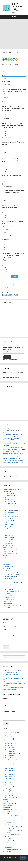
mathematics (6, 118)
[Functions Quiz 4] (7, 287)
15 (4, 246)
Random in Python (8, 595)
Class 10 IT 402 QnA (8, 506)
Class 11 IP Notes (7, 514)
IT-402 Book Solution (8, 549)
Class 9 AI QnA (8, 531)
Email (3, 75)
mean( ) (5, 202)
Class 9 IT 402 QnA (8, 539)
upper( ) (5, 166)
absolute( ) (6, 97)
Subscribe (7, 357)
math (5, 114)
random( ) (6, 135)
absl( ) (5, 102)
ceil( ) (5, 196)
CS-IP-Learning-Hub (17, 6)
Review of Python (7, 597)
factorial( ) (6, 152)
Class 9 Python (8, 533)
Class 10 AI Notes (9, 499)
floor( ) (5, 198)
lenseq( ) (5, 184)
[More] (16, 59)
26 (4, 244)
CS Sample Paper (7, 543)
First (4, 626)
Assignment (6, 491)
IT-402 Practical (7, 551)
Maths (5, 116)
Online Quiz (6, 568)
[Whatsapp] (8, 59)
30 (4, 247)
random (5, 133)
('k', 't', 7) (5, 265)
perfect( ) (6, 101)
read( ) (5, 215)
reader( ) (5, 217)
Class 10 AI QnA (8, 502)
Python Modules (7, 589)
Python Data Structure (9, 576)
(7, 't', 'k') (5, 269)
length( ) (5, 183)
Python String (6, 593)
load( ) (5, 213)
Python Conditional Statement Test (12, 574)
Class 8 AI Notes (9, 524)
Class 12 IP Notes (7, 520)
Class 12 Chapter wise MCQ (10, 516)
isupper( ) (6, 169)
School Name (6, 81)
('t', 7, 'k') (5, 271)
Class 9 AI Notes (7, 537)
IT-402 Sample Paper (8, 553)
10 (4, 249)
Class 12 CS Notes (8, 518)
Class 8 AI (5, 522)
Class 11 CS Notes (8, 512)
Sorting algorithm (7, 603)
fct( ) (5, 154)
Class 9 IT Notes (7, 541)
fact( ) (5, 148)
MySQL (5, 558)
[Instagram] (6, 59)
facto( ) (5, 150)
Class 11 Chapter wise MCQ (10, 510)
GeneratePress (14, 859)
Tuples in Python (7, 607)
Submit (6, 647)
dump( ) (5, 212)
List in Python (6, 556)
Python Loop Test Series (9, 585)
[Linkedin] (14, 59)
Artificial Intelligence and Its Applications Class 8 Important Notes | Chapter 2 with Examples (14, 443)
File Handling (6, 547)
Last (15, 626)
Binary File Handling (8, 493)
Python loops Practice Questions (11, 587)
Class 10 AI (6, 497)
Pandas (5, 570)
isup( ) (5, 167)
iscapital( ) (6, 171)
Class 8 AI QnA (8, 526)
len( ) (5, 181)
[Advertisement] (14, 33)
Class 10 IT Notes (7, 508)
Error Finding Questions (9, 545)
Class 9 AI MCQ (7, 535)
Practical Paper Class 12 (9, 572)
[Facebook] (3, 59)
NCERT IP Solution (8, 562)
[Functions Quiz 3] (19, 284)
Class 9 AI (5, 529)
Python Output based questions (11, 591)
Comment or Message (9, 635)
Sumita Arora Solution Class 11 (11, 605)
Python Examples (7, 580)
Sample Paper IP (7, 599)
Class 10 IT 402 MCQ (8, 504)
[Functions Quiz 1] (7, 284)
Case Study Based (8, 495)
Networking (6, 564)
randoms (5, 131)
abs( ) (5, 99)
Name (3, 69)
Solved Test (6, 601)
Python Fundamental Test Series (11, 583)
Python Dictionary (7, 578)
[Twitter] (11, 59)
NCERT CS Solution (8, 560)
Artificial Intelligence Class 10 (11, 489)
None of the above (8, 120)
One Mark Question (8, 566)
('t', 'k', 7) (5, 267)
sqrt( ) (5, 200)
